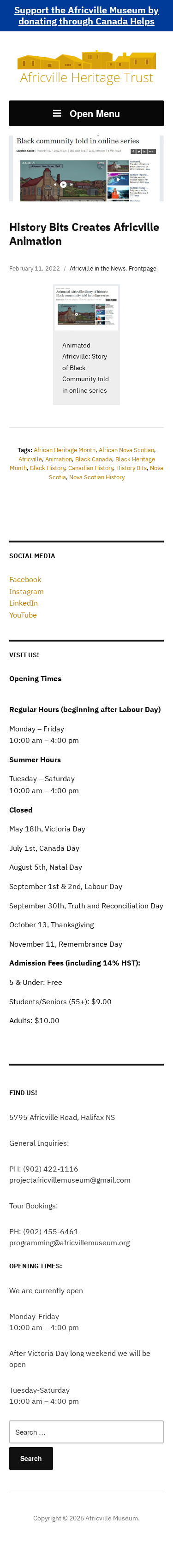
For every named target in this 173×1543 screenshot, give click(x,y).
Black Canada (93, 459)
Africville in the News (97, 268)
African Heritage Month (64, 450)
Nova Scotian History (97, 477)
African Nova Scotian (126, 450)
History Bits (131, 468)
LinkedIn (23, 602)
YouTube (23, 614)
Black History (47, 468)
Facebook (25, 579)
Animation (58, 459)
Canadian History (90, 468)
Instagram (26, 591)
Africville (30, 459)
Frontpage (142, 268)
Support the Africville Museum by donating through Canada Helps (86, 15)
